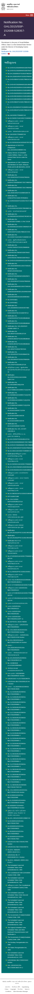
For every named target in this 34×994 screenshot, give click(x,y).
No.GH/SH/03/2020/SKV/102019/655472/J (21, 90)
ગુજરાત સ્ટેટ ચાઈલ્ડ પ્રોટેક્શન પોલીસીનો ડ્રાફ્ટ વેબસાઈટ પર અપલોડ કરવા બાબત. (17, 813)
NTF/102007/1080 (13, 496)
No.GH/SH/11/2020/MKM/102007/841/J (20, 70)
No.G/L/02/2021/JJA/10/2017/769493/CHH (21, 464)
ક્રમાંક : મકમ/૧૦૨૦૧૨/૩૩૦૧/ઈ (17, 211)
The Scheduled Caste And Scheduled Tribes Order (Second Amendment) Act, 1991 (18, 895)
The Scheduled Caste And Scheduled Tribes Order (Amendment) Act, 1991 (16, 880)
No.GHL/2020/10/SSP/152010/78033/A (20, 76)
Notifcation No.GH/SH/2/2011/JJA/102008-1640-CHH (17, 377)
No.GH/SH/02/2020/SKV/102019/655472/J (21, 87)
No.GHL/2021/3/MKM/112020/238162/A (20, 467)
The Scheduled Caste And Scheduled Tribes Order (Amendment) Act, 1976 (16, 955)
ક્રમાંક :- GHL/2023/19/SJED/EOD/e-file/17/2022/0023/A (16, 648)
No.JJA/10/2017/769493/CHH (17, 115)
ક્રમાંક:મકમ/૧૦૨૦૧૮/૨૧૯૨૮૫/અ (17, 603)
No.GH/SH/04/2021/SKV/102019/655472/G (21, 470)
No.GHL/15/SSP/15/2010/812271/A (18, 439)
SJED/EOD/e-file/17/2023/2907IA (18, 847)
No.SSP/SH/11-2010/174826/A (17, 622)
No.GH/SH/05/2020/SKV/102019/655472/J (21, 96)
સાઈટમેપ (7, 987)
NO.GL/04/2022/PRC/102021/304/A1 (19, 571)
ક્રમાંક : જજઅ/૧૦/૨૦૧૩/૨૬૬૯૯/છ (18, 131)
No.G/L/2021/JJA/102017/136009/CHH (19, 451)
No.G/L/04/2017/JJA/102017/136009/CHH (20, 118)
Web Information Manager (20, 991)
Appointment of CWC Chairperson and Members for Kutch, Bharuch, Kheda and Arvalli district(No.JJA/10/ (19, 165)
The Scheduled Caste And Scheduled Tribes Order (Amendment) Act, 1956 (16, 867)
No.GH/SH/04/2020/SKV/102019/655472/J (21, 93)
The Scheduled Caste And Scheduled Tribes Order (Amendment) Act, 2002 (16, 902)
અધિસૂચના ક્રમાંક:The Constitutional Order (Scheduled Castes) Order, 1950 (19, 887)
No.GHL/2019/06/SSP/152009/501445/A (20, 107)
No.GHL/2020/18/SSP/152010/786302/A (20, 448)
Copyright (13, 989)
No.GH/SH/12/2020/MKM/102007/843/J (20, 67)
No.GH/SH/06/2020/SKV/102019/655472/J (21, 99)
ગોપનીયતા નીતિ (16, 987)
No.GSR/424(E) (12, 299)
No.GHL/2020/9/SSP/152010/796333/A (20, 73)
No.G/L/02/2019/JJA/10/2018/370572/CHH (21, 142)
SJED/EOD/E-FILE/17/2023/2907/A (19, 678)
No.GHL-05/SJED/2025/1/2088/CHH (19, 818)
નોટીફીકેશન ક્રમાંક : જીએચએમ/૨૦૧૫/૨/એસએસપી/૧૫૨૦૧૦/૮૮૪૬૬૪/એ (19, 370)
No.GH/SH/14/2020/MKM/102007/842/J (20, 260)
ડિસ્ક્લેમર (20, 989)
